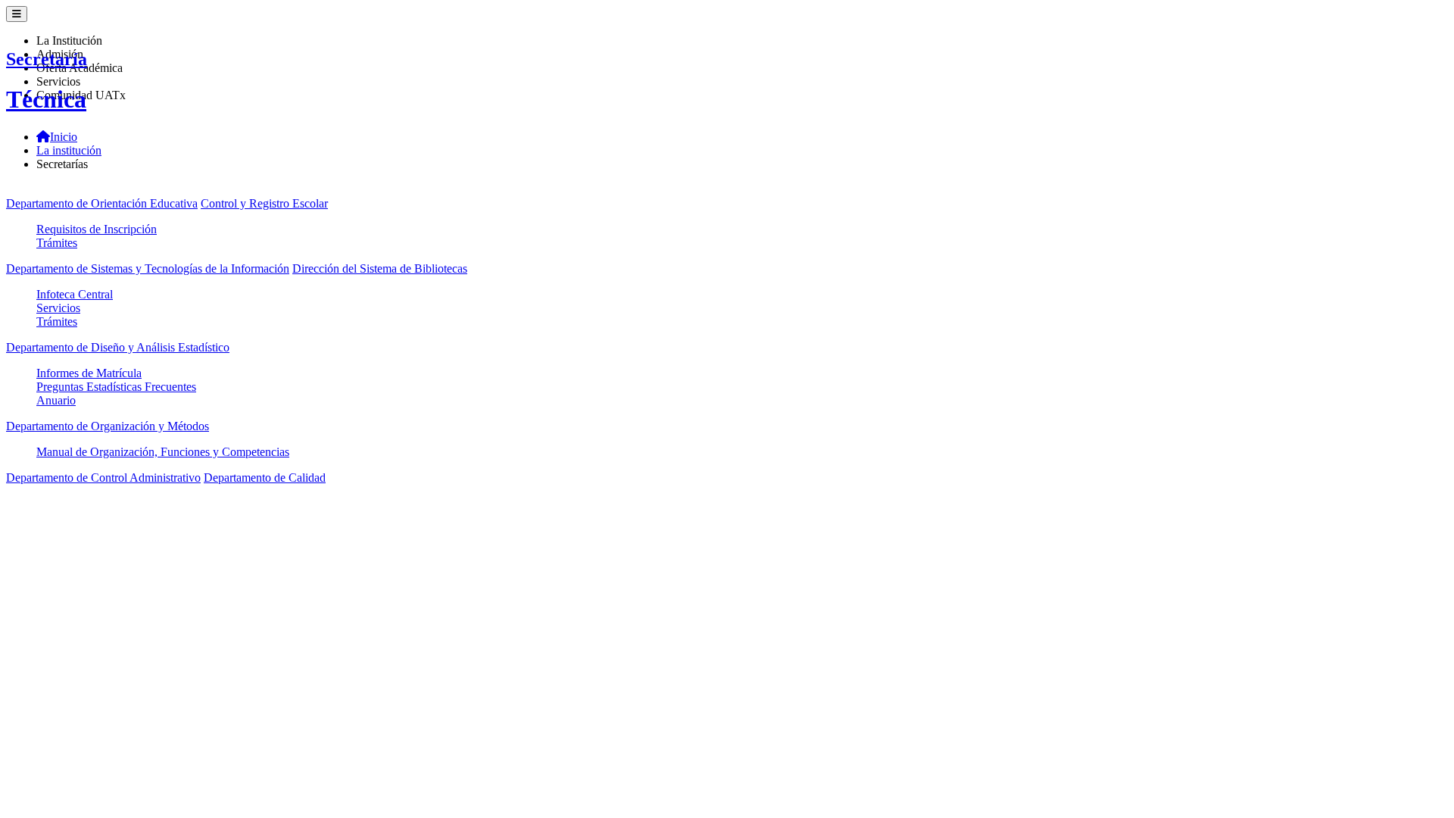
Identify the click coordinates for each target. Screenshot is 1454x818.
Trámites (56, 242)
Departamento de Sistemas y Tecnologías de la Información (147, 268)
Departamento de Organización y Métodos (107, 426)
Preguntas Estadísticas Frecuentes (116, 386)
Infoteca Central (74, 294)
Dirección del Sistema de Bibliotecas (379, 268)
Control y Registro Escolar (264, 203)
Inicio (63, 136)
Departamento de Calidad (265, 477)
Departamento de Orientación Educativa (102, 203)
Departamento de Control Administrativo (103, 477)
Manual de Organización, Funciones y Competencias (162, 451)
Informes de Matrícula (89, 373)
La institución (68, 150)
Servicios (58, 307)
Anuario (56, 400)
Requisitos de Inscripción (96, 229)
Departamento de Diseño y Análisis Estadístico (117, 347)
